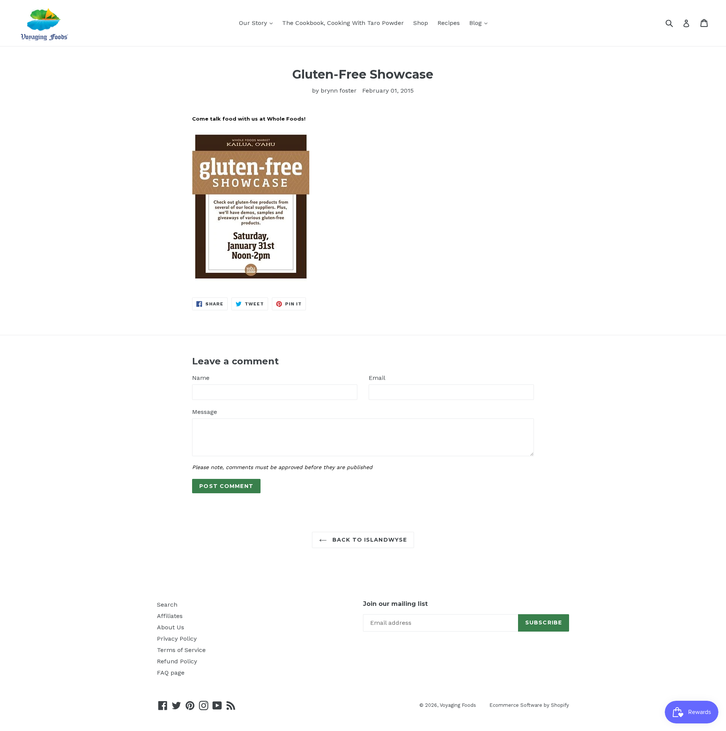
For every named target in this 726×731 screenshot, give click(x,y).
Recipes (448, 22)
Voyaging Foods (458, 705)
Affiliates (170, 615)
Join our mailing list (395, 603)
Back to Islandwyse (368, 539)
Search (167, 604)
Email (377, 377)
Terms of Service (181, 650)
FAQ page (171, 672)
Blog (476, 22)
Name (200, 377)
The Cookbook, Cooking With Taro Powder (343, 22)
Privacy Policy (177, 638)
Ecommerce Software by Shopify (529, 705)
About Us (170, 627)
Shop (420, 22)
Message (204, 411)
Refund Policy (177, 661)
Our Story (254, 22)
